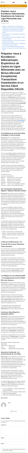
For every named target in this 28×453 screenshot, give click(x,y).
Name (3, 437)
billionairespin (21, 120)
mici (9, 402)
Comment (3, 425)
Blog (5, 8)
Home (2, 8)
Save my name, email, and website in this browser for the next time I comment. (14, 450)
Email (2, 443)
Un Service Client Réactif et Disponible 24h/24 (13, 46)
